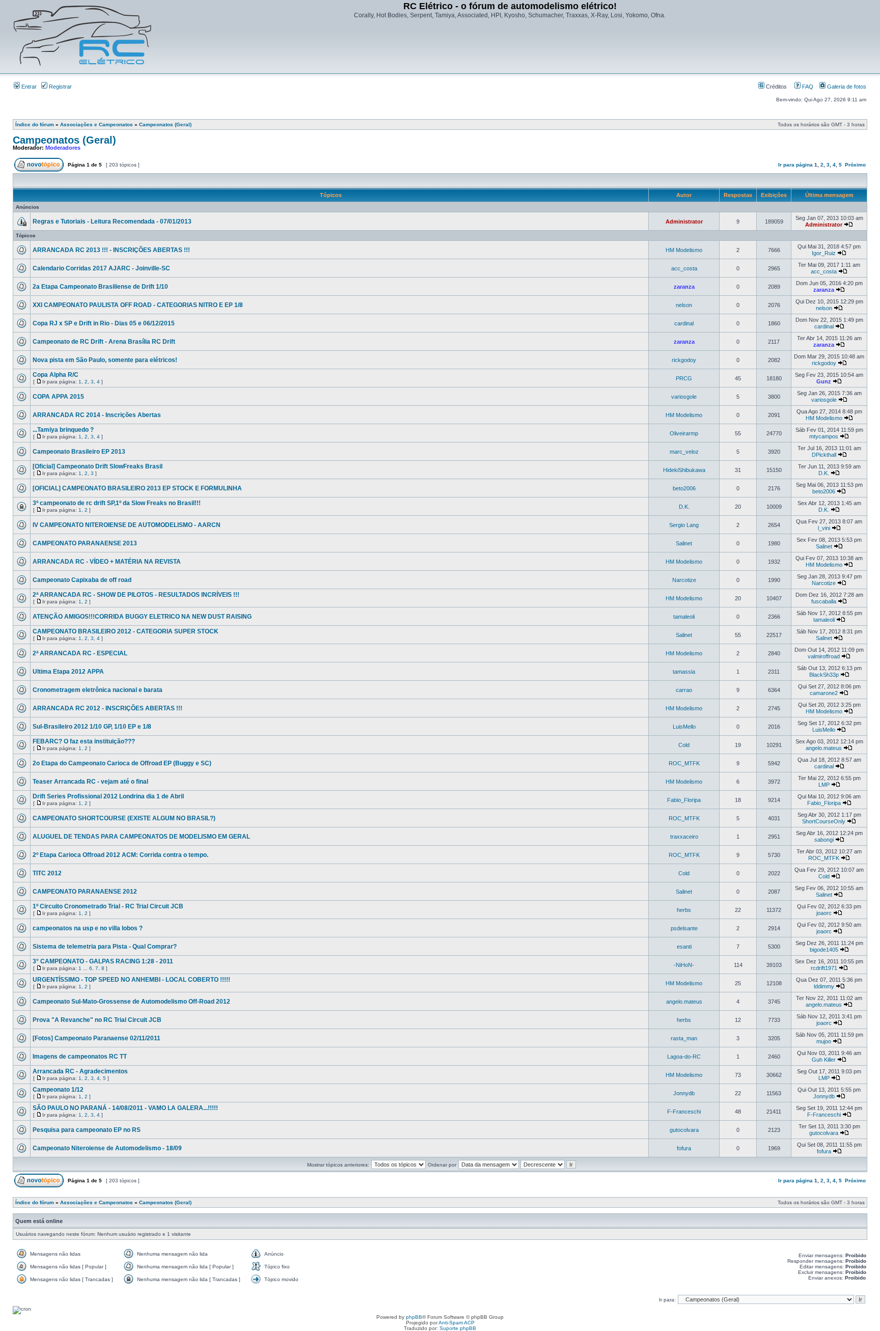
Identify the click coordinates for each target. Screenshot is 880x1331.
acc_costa (684, 268)
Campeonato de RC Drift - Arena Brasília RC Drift (104, 341)
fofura (684, 1148)
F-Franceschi (684, 1111)
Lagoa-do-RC (684, 1056)
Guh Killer (824, 1060)
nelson (684, 305)
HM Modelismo (684, 250)
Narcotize (684, 580)
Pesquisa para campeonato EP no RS (87, 1129)
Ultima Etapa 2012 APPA (68, 671)
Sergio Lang (684, 525)
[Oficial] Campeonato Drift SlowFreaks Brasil (97, 466)
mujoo (823, 1041)
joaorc (824, 913)
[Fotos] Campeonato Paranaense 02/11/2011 (96, 1038)
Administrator (684, 221)
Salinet (684, 543)
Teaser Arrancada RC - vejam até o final (90, 781)
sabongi (824, 840)
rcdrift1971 (824, 968)
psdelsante (684, 928)
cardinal (684, 323)
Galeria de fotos (846, 87)
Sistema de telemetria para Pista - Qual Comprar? (105, 946)
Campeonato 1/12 (58, 1089)
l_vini (824, 528)
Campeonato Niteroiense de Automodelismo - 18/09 (107, 1148)
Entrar (28, 87)
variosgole (684, 397)
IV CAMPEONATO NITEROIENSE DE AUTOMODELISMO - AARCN (127, 525)
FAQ (807, 87)
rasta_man (684, 1038)
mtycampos (823, 436)
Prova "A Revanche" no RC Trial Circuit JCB (97, 1019)
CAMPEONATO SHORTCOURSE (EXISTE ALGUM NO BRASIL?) (124, 818)
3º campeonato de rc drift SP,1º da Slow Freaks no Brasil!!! (117, 503)
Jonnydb (684, 1093)
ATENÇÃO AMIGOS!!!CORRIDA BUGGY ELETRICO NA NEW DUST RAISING (142, 616)
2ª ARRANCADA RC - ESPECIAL (80, 653)
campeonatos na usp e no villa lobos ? (88, 928)
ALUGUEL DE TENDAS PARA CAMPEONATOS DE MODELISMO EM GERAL (141, 836)
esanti (684, 947)
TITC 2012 (47, 873)
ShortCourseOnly (823, 821)
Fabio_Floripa (684, 800)
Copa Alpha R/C (55, 374)
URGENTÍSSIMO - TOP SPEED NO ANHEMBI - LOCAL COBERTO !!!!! (131, 979)
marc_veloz (684, 452)
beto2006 (684, 488)
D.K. (823, 473)
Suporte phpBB (457, 1328)
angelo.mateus (824, 748)
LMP (824, 785)
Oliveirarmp (684, 433)
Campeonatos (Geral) (165, 124)
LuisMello (684, 727)
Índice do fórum (34, 124)
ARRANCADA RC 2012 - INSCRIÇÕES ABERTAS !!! (107, 708)
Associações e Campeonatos (96, 124)
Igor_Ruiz (824, 253)
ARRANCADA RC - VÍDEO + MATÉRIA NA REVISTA (107, 561)
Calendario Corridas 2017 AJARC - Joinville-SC (101, 268)
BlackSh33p (824, 675)
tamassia (684, 672)
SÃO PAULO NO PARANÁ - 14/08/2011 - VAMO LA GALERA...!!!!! (125, 1108)
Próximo (855, 165)
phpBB (414, 1317)
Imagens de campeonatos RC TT (80, 1056)
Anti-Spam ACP (456, 1322)
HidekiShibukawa (684, 470)
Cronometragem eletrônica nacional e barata (97, 690)
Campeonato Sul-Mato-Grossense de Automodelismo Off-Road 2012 (131, 1001)
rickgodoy (684, 360)
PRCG (684, 378)
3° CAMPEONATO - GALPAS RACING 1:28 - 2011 (103, 961)
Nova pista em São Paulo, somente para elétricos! (105, 360)
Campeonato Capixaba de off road (82, 580)
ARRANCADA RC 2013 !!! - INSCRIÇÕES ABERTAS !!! (111, 250)
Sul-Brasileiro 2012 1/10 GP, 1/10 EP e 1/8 (92, 726)
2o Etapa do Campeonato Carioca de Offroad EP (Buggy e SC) (122, 763)
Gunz (823, 381)
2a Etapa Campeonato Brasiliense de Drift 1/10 (100, 286)
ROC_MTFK (684, 763)
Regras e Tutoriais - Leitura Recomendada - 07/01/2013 (112, 221)
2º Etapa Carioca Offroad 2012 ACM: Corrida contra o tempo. (120, 854)
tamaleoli (684, 617)
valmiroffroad (824, 656)
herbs (684, 910)
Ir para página (795, 165)
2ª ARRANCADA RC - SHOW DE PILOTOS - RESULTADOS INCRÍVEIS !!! (136, 594)
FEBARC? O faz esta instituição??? (84, 741)
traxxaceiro (684, 837)
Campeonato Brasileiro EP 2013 (79, 451)
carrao (684, 690)
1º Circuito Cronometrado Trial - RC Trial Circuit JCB (108, 906)
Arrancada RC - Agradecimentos (80, 1071)
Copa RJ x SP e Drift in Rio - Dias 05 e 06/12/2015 (104, 323)
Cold (684, 745)
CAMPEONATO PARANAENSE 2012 (85, 891)
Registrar (59, 87)
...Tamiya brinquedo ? (63, 429)
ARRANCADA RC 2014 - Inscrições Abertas (97, 415)
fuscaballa (823, 601)
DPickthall (824, 455)
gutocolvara (684, 1130)
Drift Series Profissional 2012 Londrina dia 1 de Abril (108, 796)
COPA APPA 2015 (58, 396)
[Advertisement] (509, 47)
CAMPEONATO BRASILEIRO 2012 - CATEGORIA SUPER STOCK (125, 631)
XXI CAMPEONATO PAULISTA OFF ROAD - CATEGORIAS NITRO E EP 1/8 (138, 305)
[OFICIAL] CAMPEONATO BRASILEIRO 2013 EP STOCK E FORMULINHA (137, 488)
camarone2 (824, 693)
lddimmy (824, 986)
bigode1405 (824, 950)
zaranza (684, 287)
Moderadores (62, 148)
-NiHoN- (684, 965)
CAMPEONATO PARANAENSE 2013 (85, 543)
